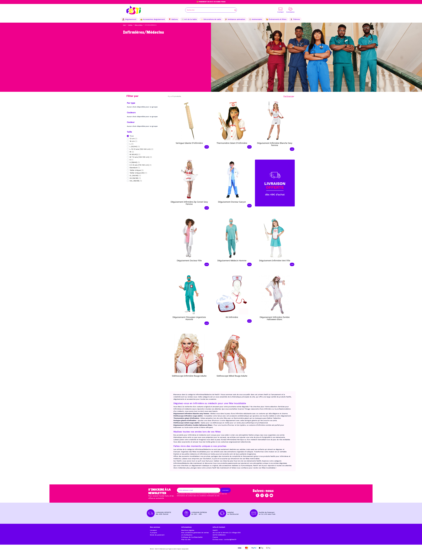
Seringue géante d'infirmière (189, 143)
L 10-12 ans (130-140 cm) (141, 149)
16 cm (133, 141)
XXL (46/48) (136, 181)
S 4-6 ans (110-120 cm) (140, 165)
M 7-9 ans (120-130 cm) (141, 157)
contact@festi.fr (230, 539)
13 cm (133, 139)
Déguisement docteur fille (189, 260)
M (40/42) (135, 154)
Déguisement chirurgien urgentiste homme (189, 318)
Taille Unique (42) (138, 173)
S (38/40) (135, 162)
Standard (135, 168)
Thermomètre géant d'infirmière (232, 143)
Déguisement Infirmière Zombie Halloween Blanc (275, 318)
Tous (132, 136)
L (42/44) (135, 146)
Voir (206, 147)
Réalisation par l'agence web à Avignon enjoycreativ (174, 548)
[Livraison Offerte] (275, 183)
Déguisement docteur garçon (232, 201)
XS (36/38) (135, 178)
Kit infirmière (232, 317)
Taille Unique (137, 170)
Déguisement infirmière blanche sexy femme (274, 144)
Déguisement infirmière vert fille (274, 260)
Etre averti (276, 322)
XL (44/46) (135, 175)
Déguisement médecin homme (231, 260)
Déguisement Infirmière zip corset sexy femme (189, 202)
